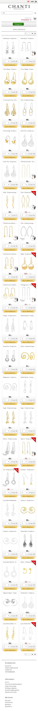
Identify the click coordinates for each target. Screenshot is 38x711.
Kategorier (18, 24)
